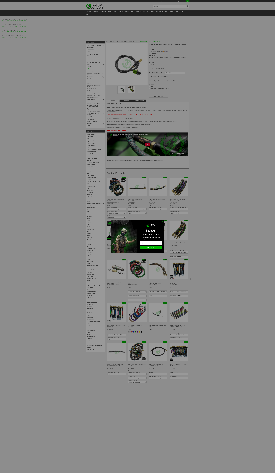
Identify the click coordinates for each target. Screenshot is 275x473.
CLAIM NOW (150, 247)
